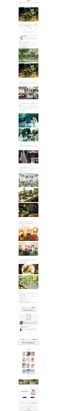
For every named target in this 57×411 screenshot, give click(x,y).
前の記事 (26, 333)
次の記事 (30, 333)
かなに (24, 321)
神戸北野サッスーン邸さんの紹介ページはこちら (22, 218)
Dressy (28, 1)
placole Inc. (28, 410)
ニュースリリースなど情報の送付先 (28, 406)
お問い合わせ (28, 408)
